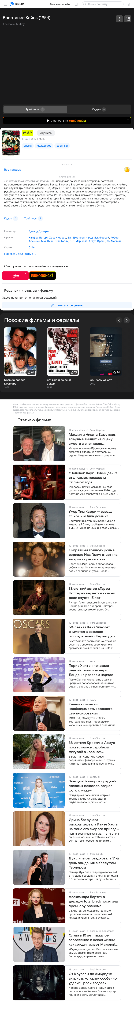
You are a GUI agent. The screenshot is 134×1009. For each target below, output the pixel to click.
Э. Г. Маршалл (78, 241)
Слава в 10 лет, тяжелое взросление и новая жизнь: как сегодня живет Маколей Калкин (92, 940)
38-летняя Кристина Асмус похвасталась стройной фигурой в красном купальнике (92, 747)
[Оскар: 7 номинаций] (127, 169)
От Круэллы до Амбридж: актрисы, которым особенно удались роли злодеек (93, 978)
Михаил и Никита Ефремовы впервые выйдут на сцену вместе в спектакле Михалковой (92, 439)
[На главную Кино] (19, 4)
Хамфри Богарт (38, 237)
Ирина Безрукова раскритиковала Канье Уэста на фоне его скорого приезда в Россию (93, 824)
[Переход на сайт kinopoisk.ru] (42, 275)
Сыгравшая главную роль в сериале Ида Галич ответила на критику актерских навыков (93, 555)
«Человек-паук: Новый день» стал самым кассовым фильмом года (93, 477)
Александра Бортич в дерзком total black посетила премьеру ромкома (93, 901)
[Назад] (119, 320)
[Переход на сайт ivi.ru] (15, 275)
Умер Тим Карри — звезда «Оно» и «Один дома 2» (91, 514)
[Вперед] (127, 320)
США (32, 247)
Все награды (12, 169)
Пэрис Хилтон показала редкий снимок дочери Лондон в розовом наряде (91, 670)
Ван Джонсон (76, 237)
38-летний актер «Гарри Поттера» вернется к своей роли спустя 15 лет (92, 593)
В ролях (8, 237)
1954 (25, 139)
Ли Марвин (114, 241)
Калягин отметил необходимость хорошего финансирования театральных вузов (91, 709)
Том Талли (61, 241)
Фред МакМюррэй (97, 237)
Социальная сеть (101, 380)
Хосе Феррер (57, 237)
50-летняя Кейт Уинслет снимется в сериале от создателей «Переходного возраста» (93, 632)
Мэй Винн (47, 241)
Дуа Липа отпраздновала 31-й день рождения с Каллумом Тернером (94, 862)
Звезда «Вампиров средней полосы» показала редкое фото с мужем (92, 785)
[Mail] (12, 4)
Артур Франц (97, 241)
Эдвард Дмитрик (39, 231)
